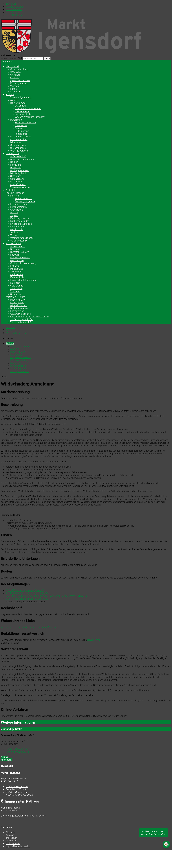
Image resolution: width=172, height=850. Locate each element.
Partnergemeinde (19, 83)
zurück (4, 757)
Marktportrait (12, 66)
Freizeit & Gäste (13, 243)
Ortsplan (14, 77)
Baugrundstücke (23, 114)
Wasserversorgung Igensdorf (30, 117)
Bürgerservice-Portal (20, 136)
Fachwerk (15, 254)
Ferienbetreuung (18, 204)
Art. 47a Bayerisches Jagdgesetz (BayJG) (27, 593)
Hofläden (15, 266)
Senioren (14, 232)
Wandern (15, 291)
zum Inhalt (11, 3)
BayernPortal (93, 639)
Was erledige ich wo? (20, 97)
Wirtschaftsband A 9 (20, 322)
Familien (14, 195)
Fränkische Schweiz (20, 257)
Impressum (11, 837)
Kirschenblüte (17, 277)
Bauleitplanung (17, 302)
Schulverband (17, 178)
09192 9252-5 (17, 786)
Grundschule (16, 209)
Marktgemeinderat (19, 170)
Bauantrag (20, 105)
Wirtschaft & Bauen (15, 297)
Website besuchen (19, 795)
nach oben (6, 759)
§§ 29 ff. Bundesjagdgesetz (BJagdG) (25, 590)
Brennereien (16, 249)
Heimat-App (16, 167)
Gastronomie (17, 260)
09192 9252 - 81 (18, 751)
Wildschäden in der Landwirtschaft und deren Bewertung (29, 627)
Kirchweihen (16, 274)
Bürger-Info (16, 181)
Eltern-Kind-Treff (23, 198)
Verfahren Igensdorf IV (21, 319)
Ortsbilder (15, 74)
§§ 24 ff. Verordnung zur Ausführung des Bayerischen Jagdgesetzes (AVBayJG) (46, 596)
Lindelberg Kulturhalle (21, 223)
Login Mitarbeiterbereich (18, 846)
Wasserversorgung (20, 187)
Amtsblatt (10, 190)
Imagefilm (15, 91)
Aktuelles (14, 100)
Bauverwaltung (18, 102)
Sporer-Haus (16, 294)
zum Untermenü (14, 9)
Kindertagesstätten (19, 218)
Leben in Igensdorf (15, 192)
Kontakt (10, 835)
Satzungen (15, 176)
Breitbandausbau (19, 308)
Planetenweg (16, 268)
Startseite (10, 327)
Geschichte (16, 72)
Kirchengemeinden (19, 221)
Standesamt (21, 125)
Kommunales (12, 153)
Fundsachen (21, 133)
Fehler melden (13, 843)
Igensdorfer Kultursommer (23, 280)
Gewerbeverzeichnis (20, 313)
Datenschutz (12, 840)
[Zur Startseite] (71, 52)
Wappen (14, 86)
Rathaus (10, 94)
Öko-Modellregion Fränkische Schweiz (29, 316)
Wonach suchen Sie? (11, 58)
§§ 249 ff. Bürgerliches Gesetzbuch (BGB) (27, 598)
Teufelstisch (16, 288)
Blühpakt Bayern (18, 305)
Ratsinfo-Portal (18, 184)
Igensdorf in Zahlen (20, 80)
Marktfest (15, 282)
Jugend (14, 215)
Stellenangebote (18, 147)
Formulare (15, 164)
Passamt (19, 128)
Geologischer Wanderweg (23, 263)
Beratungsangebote (25, 201)
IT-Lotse (14, 212)
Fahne (13, 88)
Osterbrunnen (17, 285)
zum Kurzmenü (13, 12)
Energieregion (17, 311)
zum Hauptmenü (14, 6)
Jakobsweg (16, 271)
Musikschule (16, 229)
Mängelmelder (22, 111)
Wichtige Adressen (19, 150)
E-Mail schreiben (17, 749)
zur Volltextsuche (14, 15)
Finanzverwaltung (19, 139)
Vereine (14, 235)
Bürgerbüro (16, 119)
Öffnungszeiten (18, 145)
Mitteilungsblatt (18, 173)
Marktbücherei (17, 226)
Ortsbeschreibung (19, 69)
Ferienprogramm (18, 207)
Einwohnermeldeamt (25, 122)
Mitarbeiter (15, 142)
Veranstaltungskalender (22, 237)
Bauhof (14, 162)
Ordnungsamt (22, 131)
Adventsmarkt (17, 246)
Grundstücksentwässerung (28, 108)
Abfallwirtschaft (18, 156)
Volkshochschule (18, 240)
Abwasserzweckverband (22, 159)
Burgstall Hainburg (19, 252)
